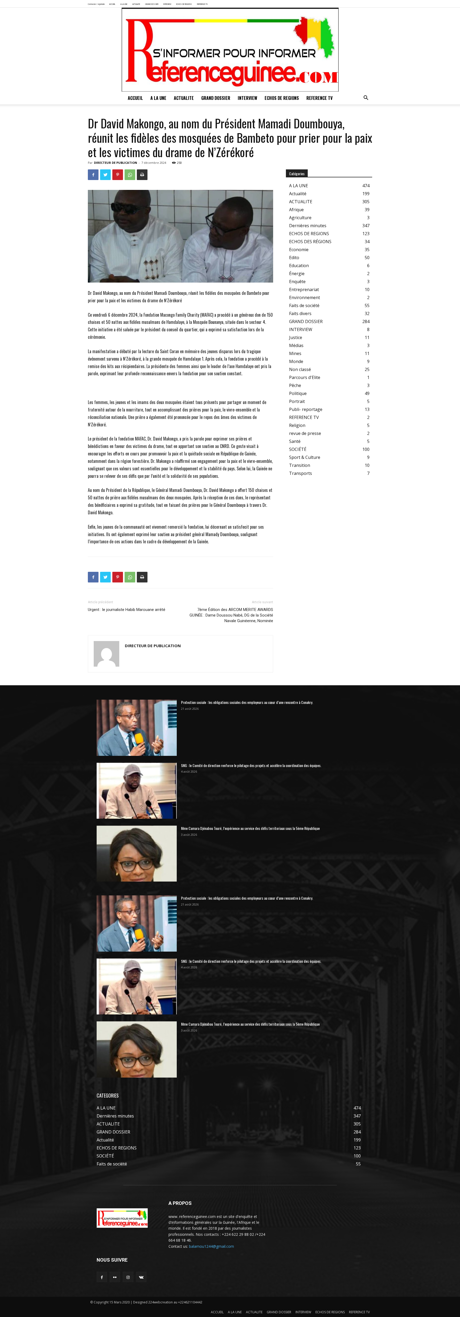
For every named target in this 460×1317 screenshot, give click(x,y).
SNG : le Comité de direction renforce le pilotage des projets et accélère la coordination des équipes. (251, 765)
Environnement (304, 297)
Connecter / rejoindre (96, 4)
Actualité (297, 194)
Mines (295, 353)
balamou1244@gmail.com (211, 1246)
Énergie (297, 273)
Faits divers (300, 313)
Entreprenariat (304, 289)
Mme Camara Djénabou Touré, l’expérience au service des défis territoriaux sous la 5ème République (250, 828)
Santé (295, 441)
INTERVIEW (167, 4)
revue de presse (305, 433)
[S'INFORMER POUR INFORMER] (230, 50)
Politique (298, 393)
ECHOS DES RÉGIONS (310, 241)
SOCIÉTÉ (297, 449)
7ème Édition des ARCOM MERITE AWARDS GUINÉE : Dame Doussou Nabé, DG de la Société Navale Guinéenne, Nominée (231, 615)
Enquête (297, 281)
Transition (299, 465)
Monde (296, 361)
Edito (294, 257)
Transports (300, 473)
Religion (297, 425)
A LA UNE (123, 4)
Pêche (295, 385)
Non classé (300, 369)
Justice (295, 337)
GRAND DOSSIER (151, 4)
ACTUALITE (136, 4)
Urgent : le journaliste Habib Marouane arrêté (127, 609)
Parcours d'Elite (304, 377)
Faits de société (304, 305)
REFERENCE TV (202, 4)
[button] (365, 98)
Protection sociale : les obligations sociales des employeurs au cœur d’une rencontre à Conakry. (247, 702)
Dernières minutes (307, 226)
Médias (296, 345)
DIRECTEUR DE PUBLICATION (115, 163)
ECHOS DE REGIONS (184, 4)
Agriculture (300, 218)
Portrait (297, 401)
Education (299, 265)
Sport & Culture (304, 457)
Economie (299, 249)
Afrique (296, 210)
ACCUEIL (112, 4)
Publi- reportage (305, 409)
